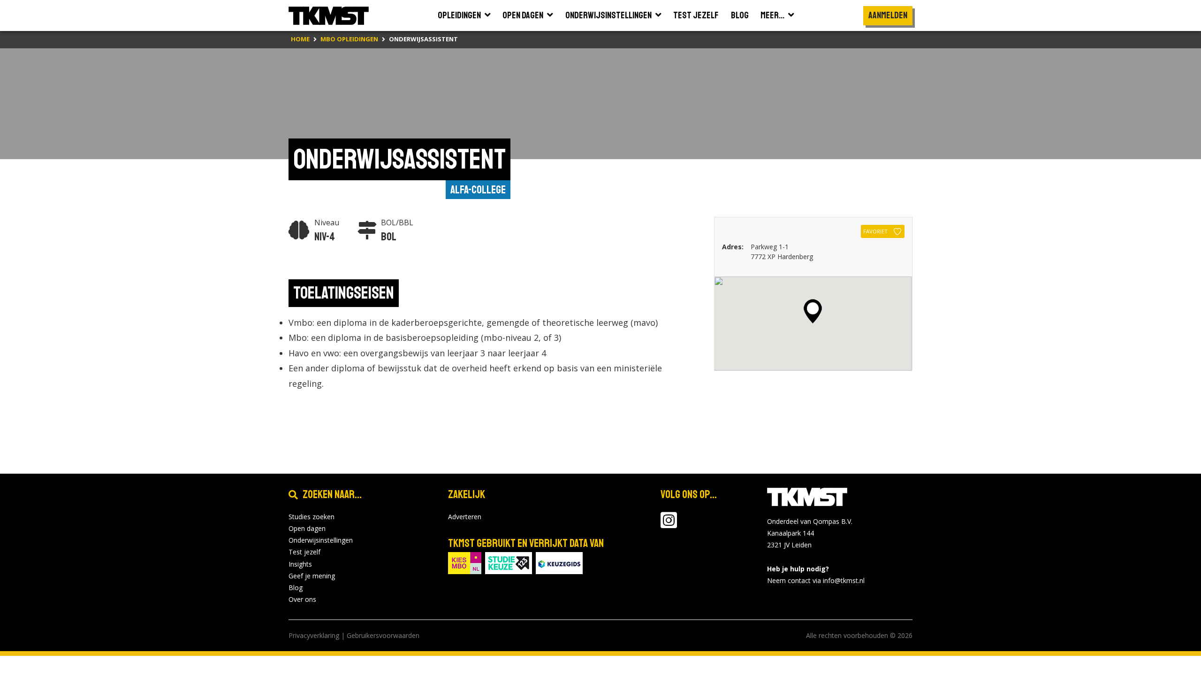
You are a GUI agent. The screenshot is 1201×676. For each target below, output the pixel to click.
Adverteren (464, 516)
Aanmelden (887, 15)
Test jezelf (304, 551)
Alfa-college (478, 190)
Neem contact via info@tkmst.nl (816, 580)
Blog (296, 587)
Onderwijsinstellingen (321, 540)
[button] (813, 311)
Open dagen (307, 528)
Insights (300, 564)
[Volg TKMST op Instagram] (669, 524)
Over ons (302, 599)
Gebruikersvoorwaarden (383, 635)
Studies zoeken (311, 516)
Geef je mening (312, 575)
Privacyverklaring (314, 635)
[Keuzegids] (559, 562)
